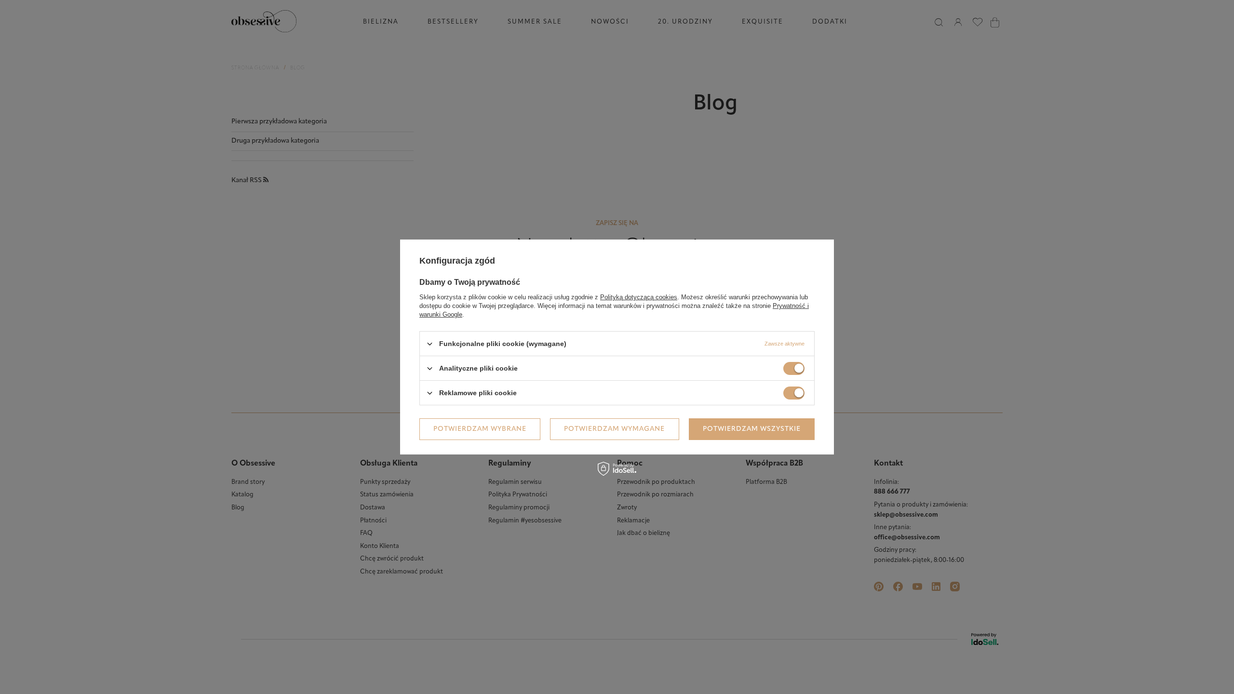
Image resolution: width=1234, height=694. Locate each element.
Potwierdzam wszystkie (752, 428)
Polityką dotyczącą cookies (638, 297)
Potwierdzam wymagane (614, 428)
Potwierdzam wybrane (479, 428)
